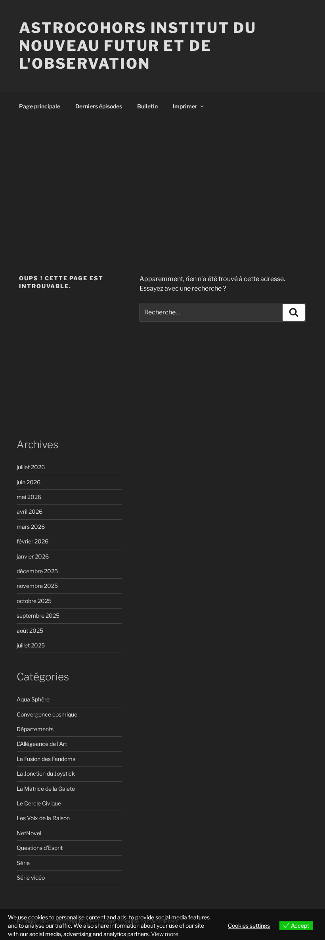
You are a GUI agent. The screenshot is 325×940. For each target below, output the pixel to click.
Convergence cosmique (47, 714)
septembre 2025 (38, 615)
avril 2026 (29, 511)
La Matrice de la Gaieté (46, 788)
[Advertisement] (162, 179)
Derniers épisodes (98, 106)
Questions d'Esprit (40, 847)
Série (23, 862)
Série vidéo (31, 877)
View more (164, 933)
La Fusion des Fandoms (46, 758)
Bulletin (147, 106)
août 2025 (30, 630)
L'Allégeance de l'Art (42, 743)
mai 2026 (29, 496)
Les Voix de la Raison (43, 818)
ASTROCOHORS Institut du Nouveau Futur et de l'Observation (137, 45)
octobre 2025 (34, 600)
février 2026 (32, 541)
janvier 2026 (33, 556)
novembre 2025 (37, 585)
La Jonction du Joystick (46, 773)
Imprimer (185, 106)
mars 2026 (31, 526)
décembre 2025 (37, 571)
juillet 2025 (31, 645)
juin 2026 (28, 482)
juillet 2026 (31, 467)
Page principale (39, 106)
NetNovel (29, 833)
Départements (35, 729)
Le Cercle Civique (39, 803)
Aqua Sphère (33, 699)
